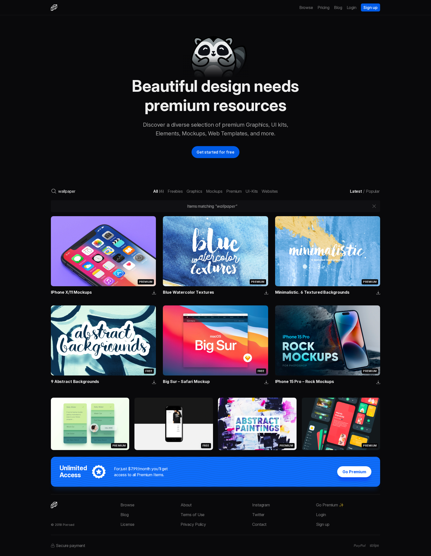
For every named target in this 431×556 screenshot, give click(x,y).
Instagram (261, 504)
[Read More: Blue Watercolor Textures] (215, 251)
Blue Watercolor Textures (188, 292)
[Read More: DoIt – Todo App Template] (90, 424)
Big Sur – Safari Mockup (186, 381)
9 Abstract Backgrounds (75, 381)
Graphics (194, 191)
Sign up (370, 7)
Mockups (214, 191)
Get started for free (215, 152)
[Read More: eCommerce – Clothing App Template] (173, 424)
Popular (373, 191)
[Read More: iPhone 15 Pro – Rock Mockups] (327, 340)
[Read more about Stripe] (374, 546)
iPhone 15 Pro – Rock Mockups (304, 381)
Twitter (258, 514)
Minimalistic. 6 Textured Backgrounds (312, 292)
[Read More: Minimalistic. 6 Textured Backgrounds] (327, 251)
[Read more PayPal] (359, 546)
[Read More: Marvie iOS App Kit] (341, 424)
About (186, 504)
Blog (338, 7)
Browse (306, 7)
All (158, 191)
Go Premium (354, 471)
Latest (356, 191)
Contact (259, 524)
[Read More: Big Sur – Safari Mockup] (215, 340)
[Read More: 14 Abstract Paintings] (257, 424)
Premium (234, 191)
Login (351, 7)
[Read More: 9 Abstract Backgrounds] (103, 340)
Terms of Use (193, 514)
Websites (270, 191)
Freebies (175, 191)
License (127, 524)
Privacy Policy (193, 524)
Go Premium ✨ (330, 504)
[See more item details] (154, 293)
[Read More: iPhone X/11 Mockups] (103, 251)
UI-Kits (251, 191)
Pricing (323, 7)
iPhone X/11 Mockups (71, 292)
